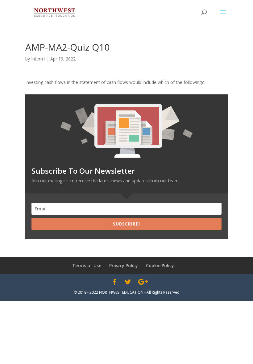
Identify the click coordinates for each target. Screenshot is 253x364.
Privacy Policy (123, 265)
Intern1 (38, 59)
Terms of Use (86, 265)
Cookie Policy (160, 265)
